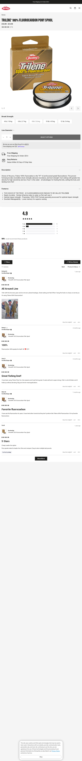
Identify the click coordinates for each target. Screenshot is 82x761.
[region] (8, 248)
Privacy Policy (56, 751)
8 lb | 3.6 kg (36, 121)
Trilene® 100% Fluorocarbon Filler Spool (19, 280)
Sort (63, 267)
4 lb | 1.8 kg (8, 121)
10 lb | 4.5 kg (50, 121)
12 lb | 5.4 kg (65, 121)
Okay (41, 757)
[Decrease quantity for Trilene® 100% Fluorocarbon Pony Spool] (3, 137)
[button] (7, 27)
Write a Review (74, 262)
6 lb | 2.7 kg (22, 121)
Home (3, 15)
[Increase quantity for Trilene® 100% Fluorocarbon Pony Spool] (10, 137)
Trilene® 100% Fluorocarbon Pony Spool (19, 432)
